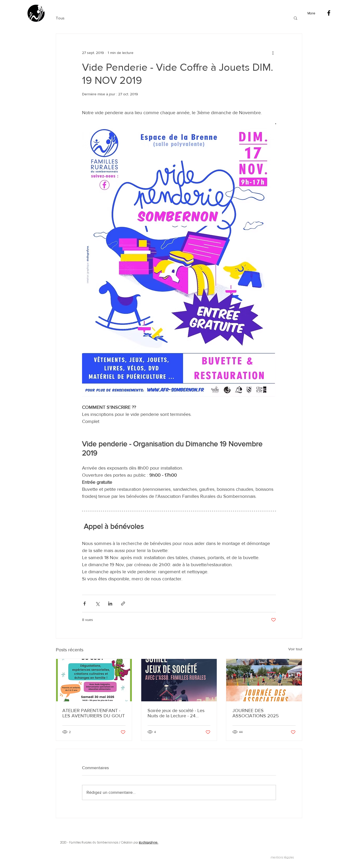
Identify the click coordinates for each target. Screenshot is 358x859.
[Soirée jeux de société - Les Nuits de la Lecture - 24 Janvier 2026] (179, 680)
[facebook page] (328, 12)
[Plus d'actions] (273, 52)
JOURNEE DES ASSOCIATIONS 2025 (255, 713)
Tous (60, 18)
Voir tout (295, 649)
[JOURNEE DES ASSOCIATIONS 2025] (264, 680)
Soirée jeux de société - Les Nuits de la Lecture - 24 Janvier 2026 (176, 713)
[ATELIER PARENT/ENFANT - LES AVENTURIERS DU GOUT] (94, 680)
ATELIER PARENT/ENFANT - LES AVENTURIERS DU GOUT (93, 713)
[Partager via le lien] (123, 603)
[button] (295, 18)
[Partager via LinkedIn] (110, 603)
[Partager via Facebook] (84, 603)
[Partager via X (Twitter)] (97, 603)
